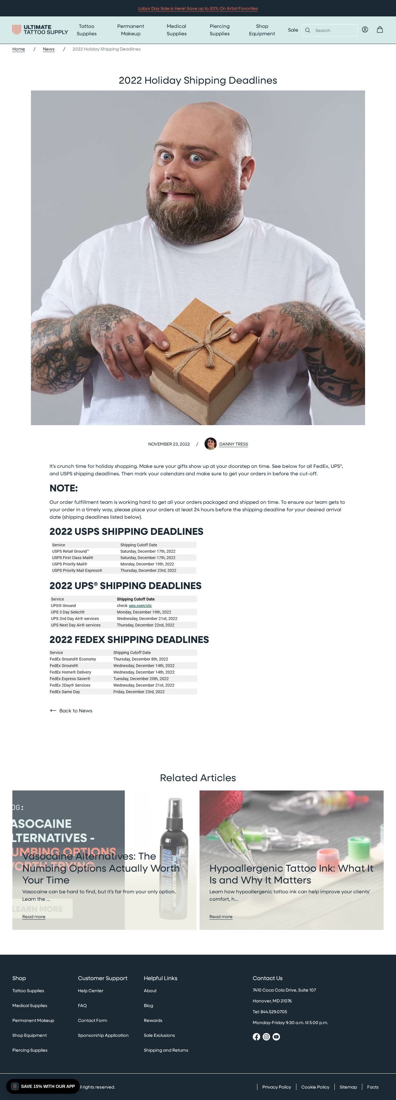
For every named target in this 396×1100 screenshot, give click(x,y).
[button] (43, 1086)
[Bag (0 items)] (380, 29)
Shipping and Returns (166, 1050)
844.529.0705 (273, 1011)
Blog (148, 1005)
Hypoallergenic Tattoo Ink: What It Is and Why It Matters (291, 873)
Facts (373, 1087)
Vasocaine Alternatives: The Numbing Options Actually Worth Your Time (101, 867)
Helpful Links (160, 978)
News (49, 49)
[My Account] (365, 29)
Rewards (153, 1020)
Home (18, 49)
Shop (19, 978)
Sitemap (348, 1087)
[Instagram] (266, 1037)
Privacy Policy (276, 1087)
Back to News (75, 710)
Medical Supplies (177, 30)
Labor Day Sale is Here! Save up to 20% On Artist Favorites (198, 8)
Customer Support (102, 978)
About (150, 990)
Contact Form (92, 1020)
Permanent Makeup (130, 30)
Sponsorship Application (103, 1035)
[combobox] (334, 30)
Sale (293, 29)
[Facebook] (256, 1037)
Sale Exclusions (159, 1035)
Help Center (90, 990)
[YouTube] (276, 1037)
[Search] (306, 30)
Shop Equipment (262, 30)
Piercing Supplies (220, 30)
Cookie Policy (315, 1087)
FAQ (82, 1005)
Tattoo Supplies (87, 30)
